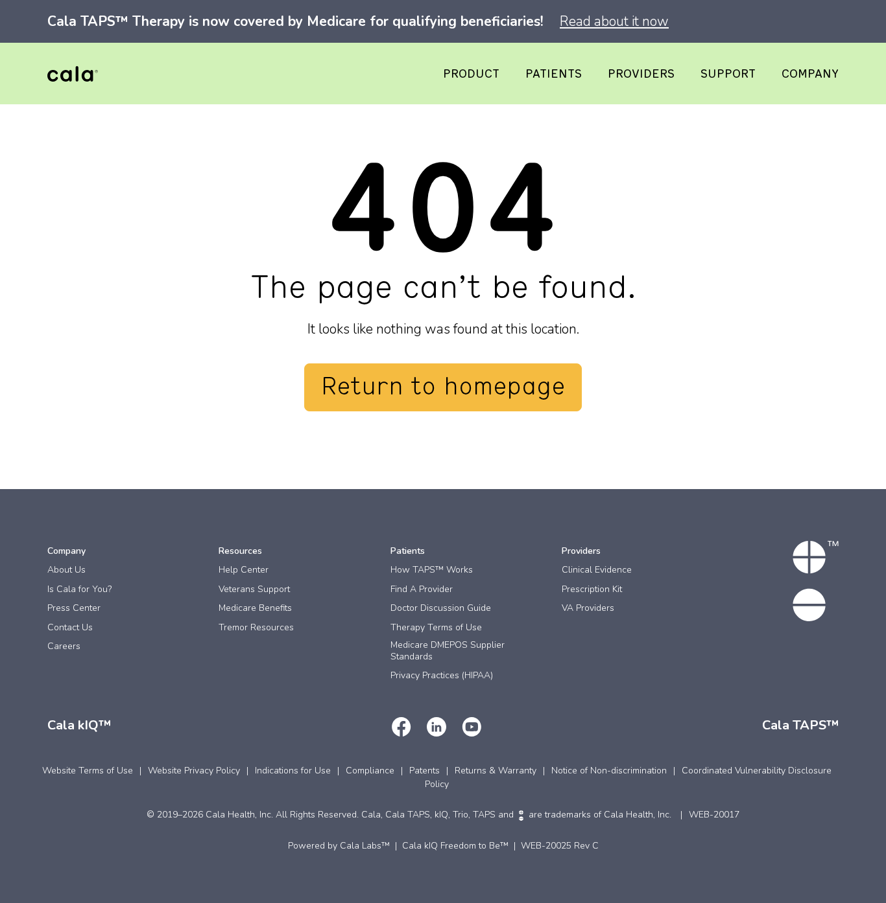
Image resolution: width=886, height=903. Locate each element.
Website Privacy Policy (194, 770)
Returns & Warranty (495, 770)
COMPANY (810, 74)
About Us (66, 570)
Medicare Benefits (255, 608)
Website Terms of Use (87, 770)
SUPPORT (728, 74)
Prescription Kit (592, 589)
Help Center (244, 570)
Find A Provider (421, 589)
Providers (581, 551)
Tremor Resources (256, 627)
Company (66, 551)
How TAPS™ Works (431, 570)
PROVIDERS (641, 74)
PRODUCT (471, 74)
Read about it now (614, 21)
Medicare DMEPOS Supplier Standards (447, 651)
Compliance (370, 770)
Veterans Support (254, 589)
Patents (424, 770)
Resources (240, 551)
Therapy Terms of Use (436, 627)
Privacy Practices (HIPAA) (441, 675)
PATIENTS (553, 74)
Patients (407, 551)
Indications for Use (293, 770)
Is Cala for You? (79, 589)
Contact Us (70, 627)
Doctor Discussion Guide (440, 608)
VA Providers (588, 608)
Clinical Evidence (597, 570)
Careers (63, 646)
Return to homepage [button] (443, 387)
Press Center (74, 608)
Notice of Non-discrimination (609, 770)
